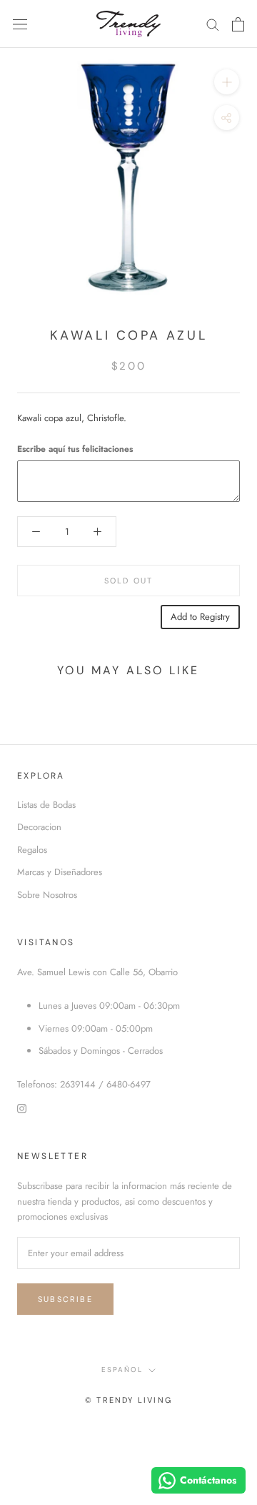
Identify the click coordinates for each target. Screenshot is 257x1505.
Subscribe (65, 1299)
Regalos (32, 850)
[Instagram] (21, 1107)
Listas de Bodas (46, 804)
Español (122, 1369)
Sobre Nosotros (47, 895)
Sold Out (128, 581)
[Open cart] (238, 24)
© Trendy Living (128, 1400)
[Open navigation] (20, 24)
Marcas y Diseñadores (59, 872)
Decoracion (39, 827)
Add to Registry (200, 616)
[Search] (212, 24)
